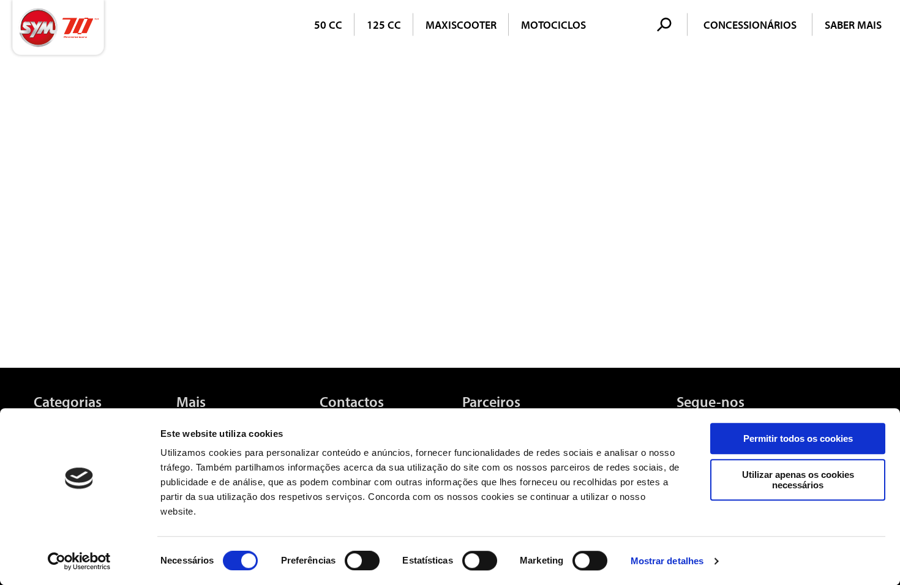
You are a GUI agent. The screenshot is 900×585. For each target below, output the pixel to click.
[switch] (362, 560)
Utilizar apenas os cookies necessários (798, 479)
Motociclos (553, 25)
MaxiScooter (461, 25)
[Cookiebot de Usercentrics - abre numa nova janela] (79, 561)
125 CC (384, 25)
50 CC (328, 25)
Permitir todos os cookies (798, 438)
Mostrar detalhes (667, 561)
